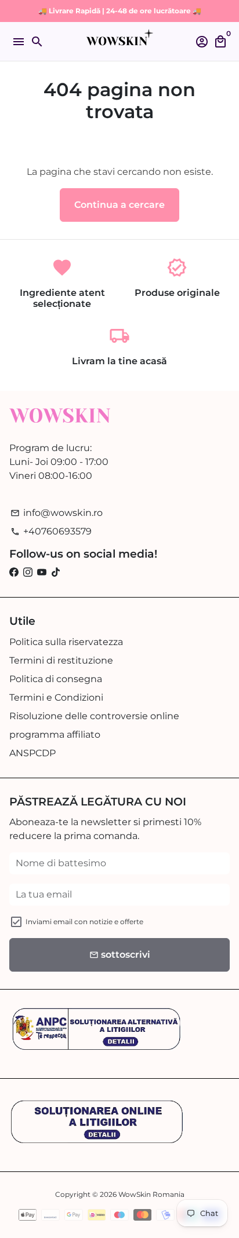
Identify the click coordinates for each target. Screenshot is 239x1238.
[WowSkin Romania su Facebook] (14, 572)
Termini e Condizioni (56, 697)
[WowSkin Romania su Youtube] (41, 572)
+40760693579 (51, 531)
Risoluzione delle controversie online (94, 715)
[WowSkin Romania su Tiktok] (55, 572)
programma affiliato (54, 734)
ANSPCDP (32, 753)
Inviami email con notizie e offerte (84, 921)
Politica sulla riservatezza (66, 641)
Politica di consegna (55, 678)
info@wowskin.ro (56, 512)
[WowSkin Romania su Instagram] (27, 572)
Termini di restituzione (61, 660)
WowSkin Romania (151, 1194)
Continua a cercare (119, 204)
